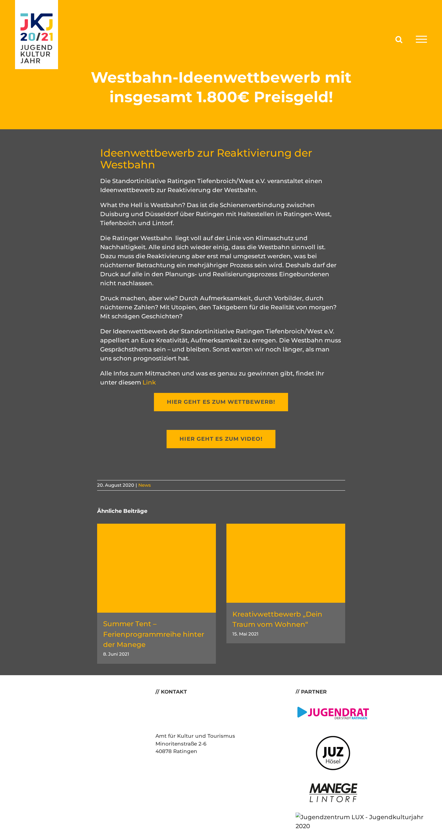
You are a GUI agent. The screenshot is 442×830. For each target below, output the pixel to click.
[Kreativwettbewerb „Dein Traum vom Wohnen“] (285, 527)
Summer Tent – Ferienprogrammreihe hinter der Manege (153, 634)
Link (149, 382)
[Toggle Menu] (421, 39)
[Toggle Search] (398, 39)
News (144, 485)
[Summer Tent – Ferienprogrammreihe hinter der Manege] (156, 527)
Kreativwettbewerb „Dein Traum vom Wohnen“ (277, 619)
